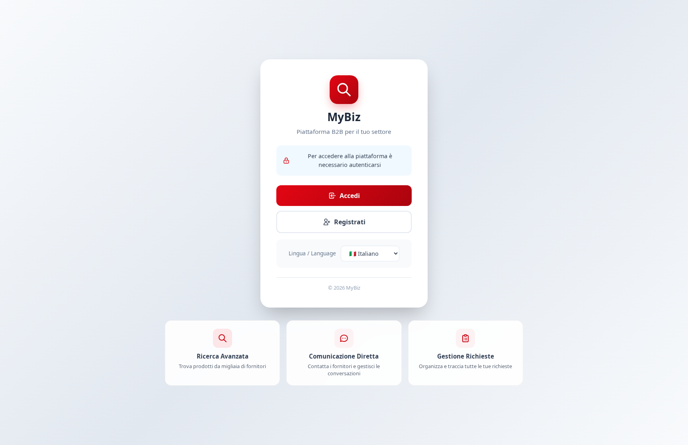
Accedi (350, 195)
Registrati (350, 222)
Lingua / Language (312, 253)
